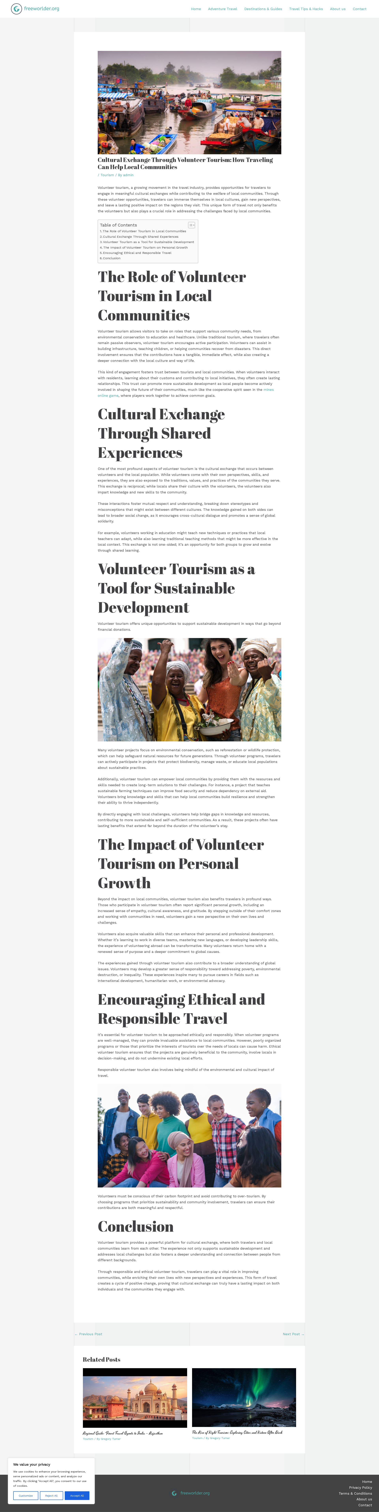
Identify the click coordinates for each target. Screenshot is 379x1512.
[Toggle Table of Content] (189, 225)
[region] (51, 1481)
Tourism (107, 175)
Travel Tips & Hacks (306, 9)
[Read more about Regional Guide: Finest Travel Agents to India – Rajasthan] (135, 1398)
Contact (360, 9)
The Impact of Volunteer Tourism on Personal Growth (145, 247)
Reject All (51, 1495)
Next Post (294, 1334)
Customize (26, 1495)
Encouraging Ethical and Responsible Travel (137, 253)
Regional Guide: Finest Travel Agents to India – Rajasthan (123, 1433)
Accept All (77, 1495)
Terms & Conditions (355, 1493)
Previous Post (88, 1334)
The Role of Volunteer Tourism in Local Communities (144, 231)
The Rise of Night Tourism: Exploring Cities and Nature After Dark (237, 1432)
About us (338, 9)
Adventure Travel (222, 9)
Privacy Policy (360, 1487)
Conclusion (111, 258)
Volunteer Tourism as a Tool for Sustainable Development (148, 242)
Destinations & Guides (263, 9)
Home (196, 9)
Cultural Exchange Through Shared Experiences (140, 237)
